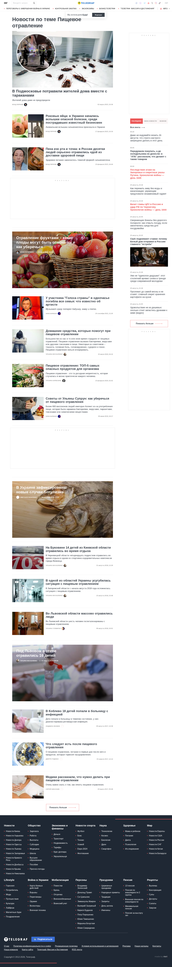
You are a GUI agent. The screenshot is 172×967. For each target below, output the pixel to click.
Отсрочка (58, 894)
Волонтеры (35, 906)
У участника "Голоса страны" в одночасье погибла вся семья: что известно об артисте (77, 301)
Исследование (132, 849)
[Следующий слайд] (169, 8)
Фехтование (83, 853)
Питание (129, 836)
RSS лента (77, 950)
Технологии (106, 831)
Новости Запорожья (15, 853)
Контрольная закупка (65, 9)
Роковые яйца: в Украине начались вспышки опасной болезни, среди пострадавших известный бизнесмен (74, 119)
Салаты (152, 903)
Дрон (103, 844)
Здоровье (129, 825)
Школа (33, 853)
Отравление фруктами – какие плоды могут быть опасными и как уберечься (45, 242)
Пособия (34, 864)
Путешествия (12, 899)
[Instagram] (156, 3)
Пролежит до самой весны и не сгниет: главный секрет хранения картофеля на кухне (147, 294)
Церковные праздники (106, 887)
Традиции (105, 897)
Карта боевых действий (36, 887)
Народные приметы (110, 892)
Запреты (105, 901)
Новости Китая (156, 849)
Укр (166, 3)
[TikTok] (160, 3)
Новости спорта (85, 825)
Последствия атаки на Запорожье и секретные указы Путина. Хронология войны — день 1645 (147, 174)
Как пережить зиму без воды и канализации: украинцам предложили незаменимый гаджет (148, 191)
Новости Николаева (15, 873)
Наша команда (11, 950)
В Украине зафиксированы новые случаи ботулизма (41, 489)
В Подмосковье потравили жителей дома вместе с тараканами (59, 93)
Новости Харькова (14, 836)
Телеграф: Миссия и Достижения (52, 950)
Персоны (81, 880)
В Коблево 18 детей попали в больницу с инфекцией (77, 712)
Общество (34, 825)
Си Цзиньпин (83, 897)
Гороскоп (10, 886)
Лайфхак (10, 908)
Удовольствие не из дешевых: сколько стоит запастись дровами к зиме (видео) (148, 310)
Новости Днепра (13, 840)
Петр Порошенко (85, 915)
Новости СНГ (155, 844)
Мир (149, 825)
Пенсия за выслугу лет (134, 914)
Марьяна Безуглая (86, 923)
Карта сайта (27, 950)
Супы (151, 894)
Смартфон (106, 849)
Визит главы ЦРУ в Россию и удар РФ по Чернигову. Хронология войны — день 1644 (148, 207)
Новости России (156, 840)
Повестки (58, 886)
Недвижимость (61, 843)
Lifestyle (9, 880)
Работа (33, 836)
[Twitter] (152, 3)
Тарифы (57, 847)
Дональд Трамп (84, 892)
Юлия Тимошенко (85, 919)
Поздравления (13, 917)
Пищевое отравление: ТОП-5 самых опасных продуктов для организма (72, 367)
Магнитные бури (13, 912)
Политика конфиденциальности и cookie (32, 946)
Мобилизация (60, 880)
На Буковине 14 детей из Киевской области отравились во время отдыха (78, 549)
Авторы (166, 9)
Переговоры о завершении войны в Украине (28, 9)
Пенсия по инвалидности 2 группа (132, 892)
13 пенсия (130, 886)
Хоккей (80, 844)
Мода (8, 894)
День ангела (107, 906)
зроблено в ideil (161, 957)
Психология (130, 844)
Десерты (153, 899)
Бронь (56, 890)
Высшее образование (36, 859)
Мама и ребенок (132, 831)
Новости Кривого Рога (14, 859)
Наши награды (141, 946)
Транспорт (58, 839)
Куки (84, 15)
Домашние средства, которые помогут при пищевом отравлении (78, 332)
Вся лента (135, 127)
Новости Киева (13, 831)
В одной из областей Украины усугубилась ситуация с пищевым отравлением (78, 582)
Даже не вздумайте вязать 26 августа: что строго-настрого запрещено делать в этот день (146, 138)
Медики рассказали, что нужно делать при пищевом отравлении (78, 778)
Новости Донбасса (14, 864)
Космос (104, 836)
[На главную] (86, 3)
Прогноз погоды (37, 869)
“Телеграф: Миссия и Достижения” (137, 9)
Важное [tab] (163, 121)
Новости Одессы (14, 844)
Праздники (106, 880)
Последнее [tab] (136, 121)
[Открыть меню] (6, 3)
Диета (128, 840)
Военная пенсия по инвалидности (134, 900)
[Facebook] (136, 3)
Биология (105, 840)
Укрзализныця (60, 856)
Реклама (127, 946)
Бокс (79, 836)
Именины (105, 910)
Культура (10, 903)
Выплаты (34, 840)
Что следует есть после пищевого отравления (71, 745)
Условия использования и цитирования (100, 946)
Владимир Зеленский (82, 887)
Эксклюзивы (88, 9)
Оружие (33, 901)
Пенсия (127, 880)
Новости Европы (157, 831)
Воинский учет (60, 903)
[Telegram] (145, 3)
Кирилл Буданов (85, 910)
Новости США (155, 836)
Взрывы (33, 892)
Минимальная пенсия (131, 907)
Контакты (156, 946)
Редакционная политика (66, 946)
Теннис (80, 840)
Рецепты (152, 880)
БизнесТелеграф (107, 9)
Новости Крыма (13, 869)
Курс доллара (60, 852)
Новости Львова (13, 849)
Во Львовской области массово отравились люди (79, 615)
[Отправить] (34, 3)
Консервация (155, 890)
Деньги (57, 834)
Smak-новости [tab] (150, 121)
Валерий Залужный (86, 906)
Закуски (152, 908)
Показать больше (58, 807)
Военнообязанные (62, 899)
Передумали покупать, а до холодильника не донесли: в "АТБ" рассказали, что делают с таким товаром (148, 155)
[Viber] (140, 3)
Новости (9, 825)
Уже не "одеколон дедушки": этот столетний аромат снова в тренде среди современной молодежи (148, 278)
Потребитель (12, 890)
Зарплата (34, 831)
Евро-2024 (82, 849)
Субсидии (34, 844)
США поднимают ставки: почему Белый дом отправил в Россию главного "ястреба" (148, 241)
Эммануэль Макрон (86, 901)
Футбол (80, 831)
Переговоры (35, 897)
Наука (103, 825)
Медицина (34, 849)
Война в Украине (38, 880)
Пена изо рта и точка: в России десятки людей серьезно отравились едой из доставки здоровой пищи (75, 152)
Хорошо (98, 15)
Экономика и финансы (60, 827)
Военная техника (38, 910)
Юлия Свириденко (86, 928)
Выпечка (153, 886)
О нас (6, 946)
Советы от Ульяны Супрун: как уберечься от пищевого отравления (77, 400)
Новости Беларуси (157, 853)
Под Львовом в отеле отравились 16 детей (36, 653)
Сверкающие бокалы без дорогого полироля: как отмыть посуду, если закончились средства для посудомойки (148, 224)
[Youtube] (148, 3)
